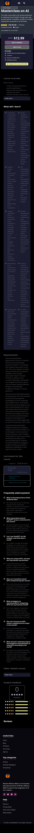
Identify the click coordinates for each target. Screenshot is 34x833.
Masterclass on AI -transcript (17, 482)
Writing (5, 762)
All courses (6, 749)
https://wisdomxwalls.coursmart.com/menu (20, 2)
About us (6, 804)
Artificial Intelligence (9, 765)
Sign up (5, 752)
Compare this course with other (17, 64)
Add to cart (17, 47)
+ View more (8, 98)
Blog (4, 743)
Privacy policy (7, 807)
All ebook (6, 746)
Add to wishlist (17, 42)
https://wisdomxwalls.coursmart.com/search (24, 2)
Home (5, 740)
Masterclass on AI (14, 476)
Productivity (6, 768)
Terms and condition (9, 810)
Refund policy (7, 813)
